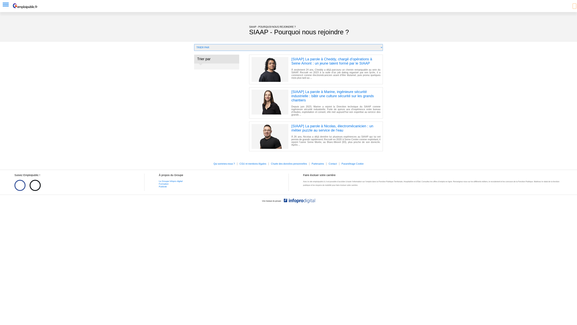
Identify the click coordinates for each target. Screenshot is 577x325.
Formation (164, 184)
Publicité (163, 186)
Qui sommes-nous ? (224, 163)
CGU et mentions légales (253, 163)
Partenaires (318, 163)
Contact (333, 163)
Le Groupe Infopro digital (171, 181)
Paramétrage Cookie (353, 163)
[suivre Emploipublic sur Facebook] (20, 185)
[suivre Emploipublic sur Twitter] (35, 185)
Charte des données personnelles (289, 163)
